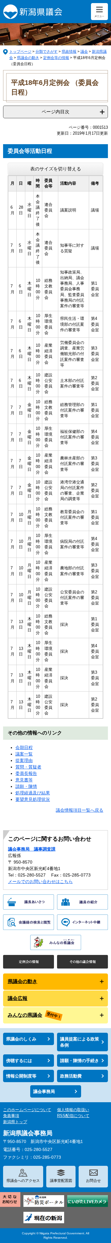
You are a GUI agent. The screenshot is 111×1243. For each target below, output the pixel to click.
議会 (84, 51)
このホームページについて (27, 1109)
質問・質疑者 (28, 766)
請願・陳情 (26, 786)
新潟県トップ (15, 1122)
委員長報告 (26, 773)
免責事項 (11, 1115)
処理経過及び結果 (32, 792)
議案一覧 (24, 753)
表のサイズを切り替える (55, 168)
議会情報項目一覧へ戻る (79, 810)
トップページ (20, 51)
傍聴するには (19, 1060)
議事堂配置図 (61, 1180)
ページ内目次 (55, 111)
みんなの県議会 (25, 1015)
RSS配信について (73, 1115)
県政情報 (69, 51)
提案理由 (24, 760)
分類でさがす (46, 51)
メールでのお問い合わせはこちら (40, 881)
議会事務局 (44, 1091)
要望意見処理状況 (32, 799)
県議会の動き (28, 58)
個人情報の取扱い (73, 1109)
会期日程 (24, 747)
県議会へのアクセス (23, 1180)
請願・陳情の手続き (79, 1060)
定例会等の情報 (56, 58)
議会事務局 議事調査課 (32, 849)
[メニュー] (99, 11)
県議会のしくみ (21, 1038)
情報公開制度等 (21, 1076)
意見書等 (24, 779)
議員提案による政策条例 (79, 1042)
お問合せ (93, 1180)
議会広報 (17, 998)
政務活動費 (71, 1076)
